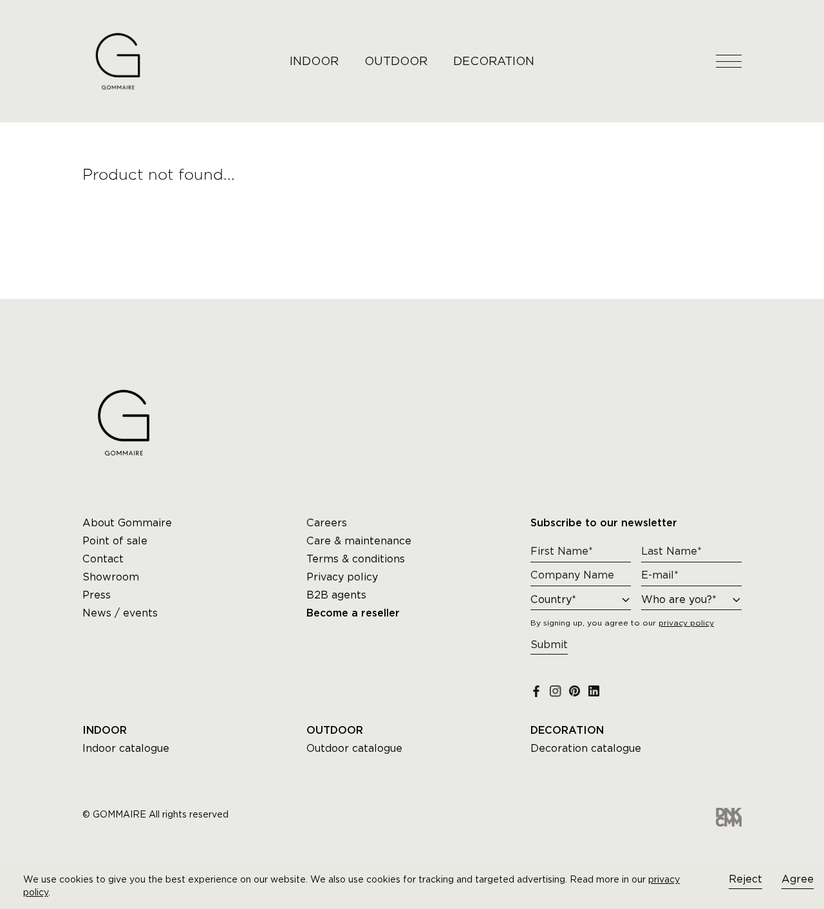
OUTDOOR (395, 61)
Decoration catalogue (585, 748)
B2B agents (336, 595)
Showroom (110, 577)
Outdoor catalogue (354, 748)
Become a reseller (353, 613)
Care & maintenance (358, 541)
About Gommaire (127, 523)
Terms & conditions (355, 559)
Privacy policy (342, 577)
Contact (103, 559)
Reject (745, 879)
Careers (326, 523)
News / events (120, 613)
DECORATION (493, 61)
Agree (798, 879)
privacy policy (686, 622)
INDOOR (314, 61)
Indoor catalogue (125, 748)
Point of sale (114, 541)
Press (96, 595)
